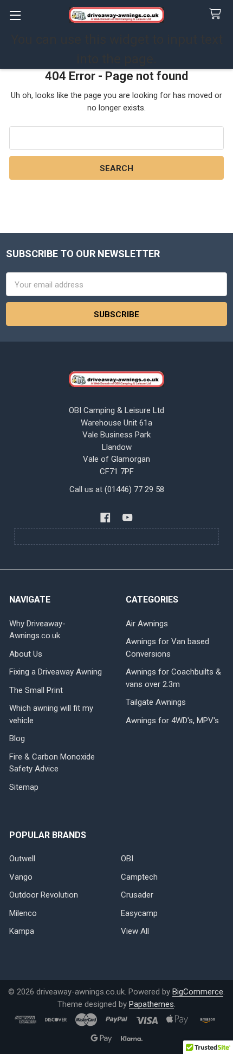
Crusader (137, 895)
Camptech (139, 877)
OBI (127, 858)
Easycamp (139, 913)
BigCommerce (197, 992)
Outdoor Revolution (43, 895)
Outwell (22, 858)
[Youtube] (127, 517)
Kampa (21, 931)
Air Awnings (147, 624)
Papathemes (151, 1004)
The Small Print (36, 690)
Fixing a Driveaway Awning (55, 672)
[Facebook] (105, 517)
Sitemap (23, 787)
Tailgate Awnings (156, 702)
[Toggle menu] (15, 15)
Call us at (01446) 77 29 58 (116, 489)
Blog (17, 738)
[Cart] (217, 14)
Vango (21, 877)
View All (135, 931)
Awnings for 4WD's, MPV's (172, 720)
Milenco (23, 913)
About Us (25, 654)
